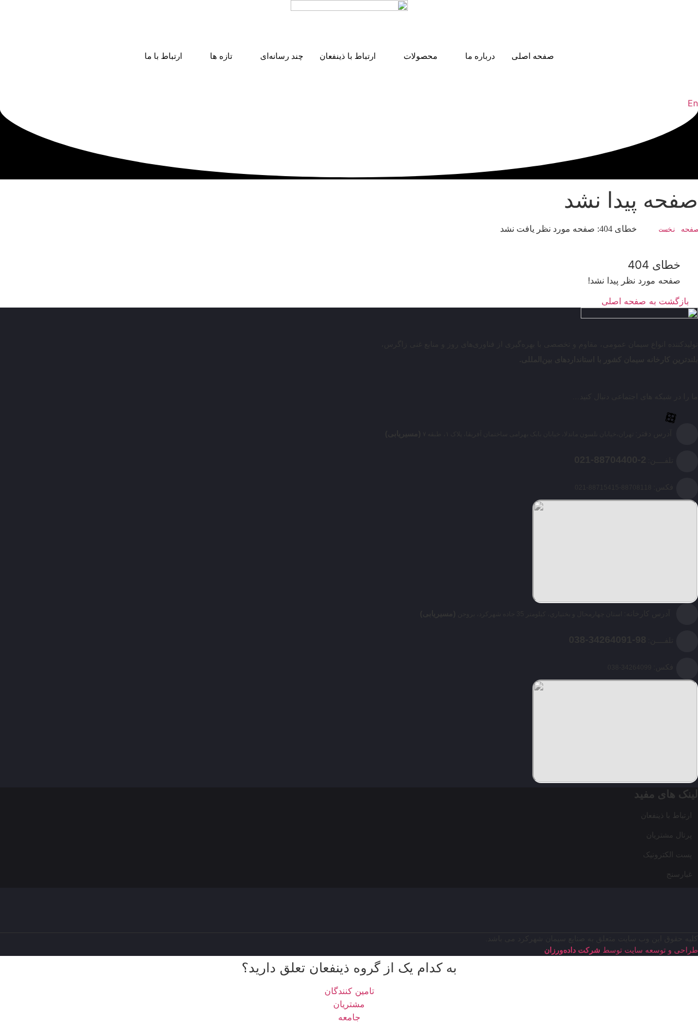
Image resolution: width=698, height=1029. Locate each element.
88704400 (615, 459)
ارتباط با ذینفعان (348, 56)
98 (640, 639)
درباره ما (480, 56)
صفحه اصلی (533, 56)
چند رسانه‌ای (281, 56)
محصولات (420, 56)
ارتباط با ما (163, 56)
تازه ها (221, 56)
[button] (694, 90)
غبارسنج (679, 873)
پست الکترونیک (667, 854)
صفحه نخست (678, 229)
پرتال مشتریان (669, 834)
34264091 (610, 639)
